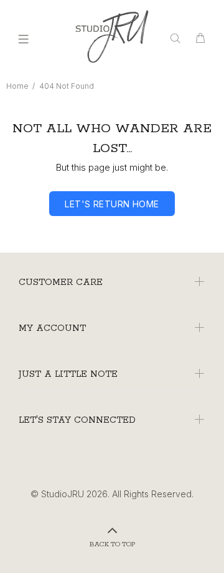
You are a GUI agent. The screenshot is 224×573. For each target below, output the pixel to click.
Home (17, 86)
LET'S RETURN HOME (112, 204)
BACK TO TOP (112, 544)
